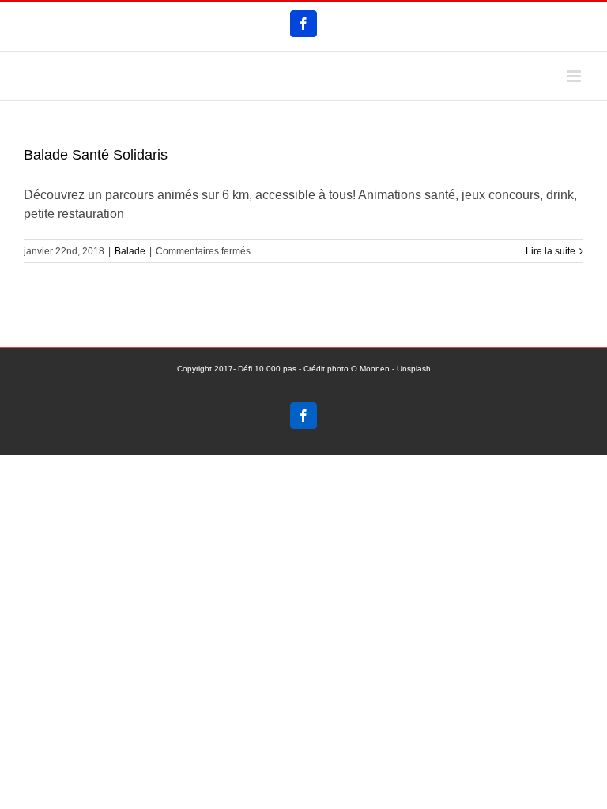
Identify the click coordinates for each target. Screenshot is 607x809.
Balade (130, 251)
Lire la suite (550, 251)
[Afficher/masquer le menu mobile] (575, 76)
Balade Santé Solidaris (96, 155)
